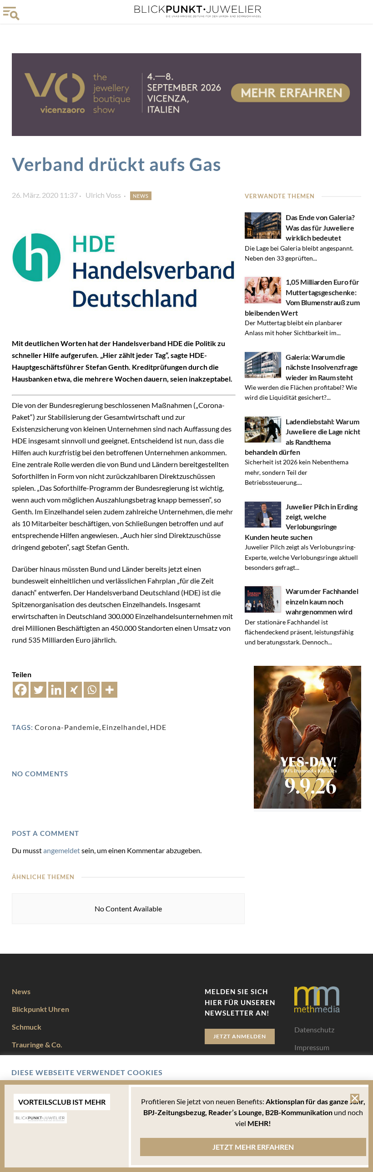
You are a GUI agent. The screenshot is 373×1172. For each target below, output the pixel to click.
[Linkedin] (56, 690)
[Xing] (74, 690)
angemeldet (61, 850)
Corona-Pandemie (67, 727)
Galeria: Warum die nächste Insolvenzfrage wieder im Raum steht (322, 367)
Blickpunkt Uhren (40, 1009)
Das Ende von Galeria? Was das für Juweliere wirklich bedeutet (320, 227)
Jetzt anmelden (239, 1036)
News (141, 196)
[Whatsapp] (92, 690)
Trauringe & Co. (37, 1044)
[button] (354, 1098)
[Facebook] (21, 690)
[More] (109, 690)
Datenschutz (314, 1029)
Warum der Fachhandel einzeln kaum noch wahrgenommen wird (322, 601)
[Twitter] (38, 690)
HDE (158, 727)
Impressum (311, 1047)
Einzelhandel (124, 727)
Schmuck (26, 1026)
